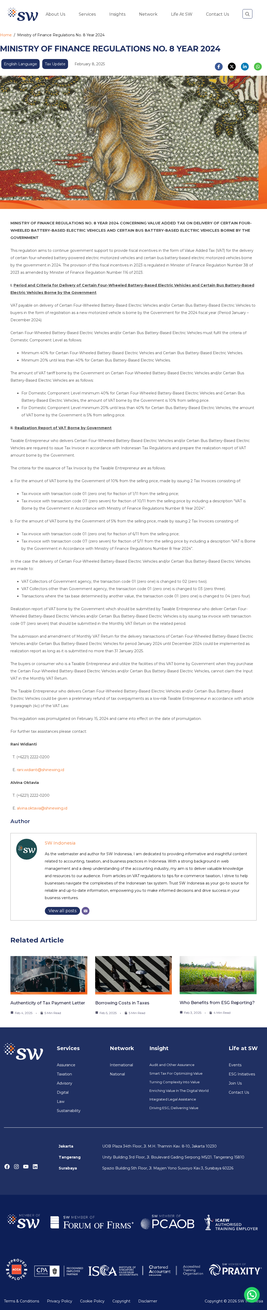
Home (6, 35)
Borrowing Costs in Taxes (122, 1002)
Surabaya (68, 1168)
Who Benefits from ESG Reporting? (217, 1002)
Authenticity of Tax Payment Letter (47, 1002)
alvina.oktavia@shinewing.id (42, 808)
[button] (247, 14)
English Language (20, 64)
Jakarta (66, 1146)
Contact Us (217, 14)
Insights (117, 14)
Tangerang (70, 1157)
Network (148, 14)
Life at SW (181, 14)
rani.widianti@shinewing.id (40, 769)
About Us (55, 14)
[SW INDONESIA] (23, 14)
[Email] (85, 911)
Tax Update (55, 64)
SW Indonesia (60, 843)
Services (87, 14)
